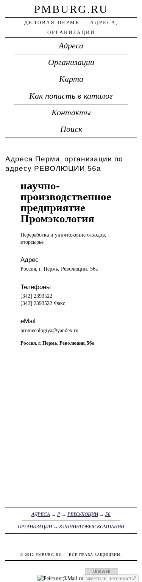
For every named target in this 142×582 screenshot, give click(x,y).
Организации (71, 62)
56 (108, 514)
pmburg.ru (71, 9)
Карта (71, 79)
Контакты (71, 112)
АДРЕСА (40, 514)
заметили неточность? (111, 578)
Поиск (71, 129)
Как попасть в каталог (71, 96)
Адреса (71, 45)
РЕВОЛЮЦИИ (82, 514)
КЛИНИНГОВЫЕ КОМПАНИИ (91, 526)
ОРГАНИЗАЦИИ (35, 526)
